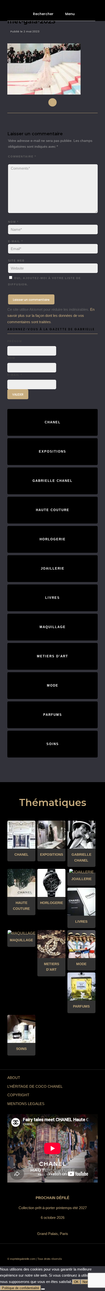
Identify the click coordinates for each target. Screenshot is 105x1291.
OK (76, 1282)
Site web (16, 260)
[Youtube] (49, 1251)
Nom (13, 221)
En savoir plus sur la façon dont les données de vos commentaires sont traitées (50, 315)
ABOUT (13, 1078)
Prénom (14, 341)
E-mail (15, 241)
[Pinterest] (63, 1251)
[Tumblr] (56, 1251)
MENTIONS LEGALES (25, 1104)
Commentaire (22, 156)
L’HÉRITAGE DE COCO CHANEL (35, 1086)
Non (85, 1282)
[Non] (43, 1289)
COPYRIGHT (18, 1095)
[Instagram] (71, 1251)
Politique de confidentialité (20, 1288)
